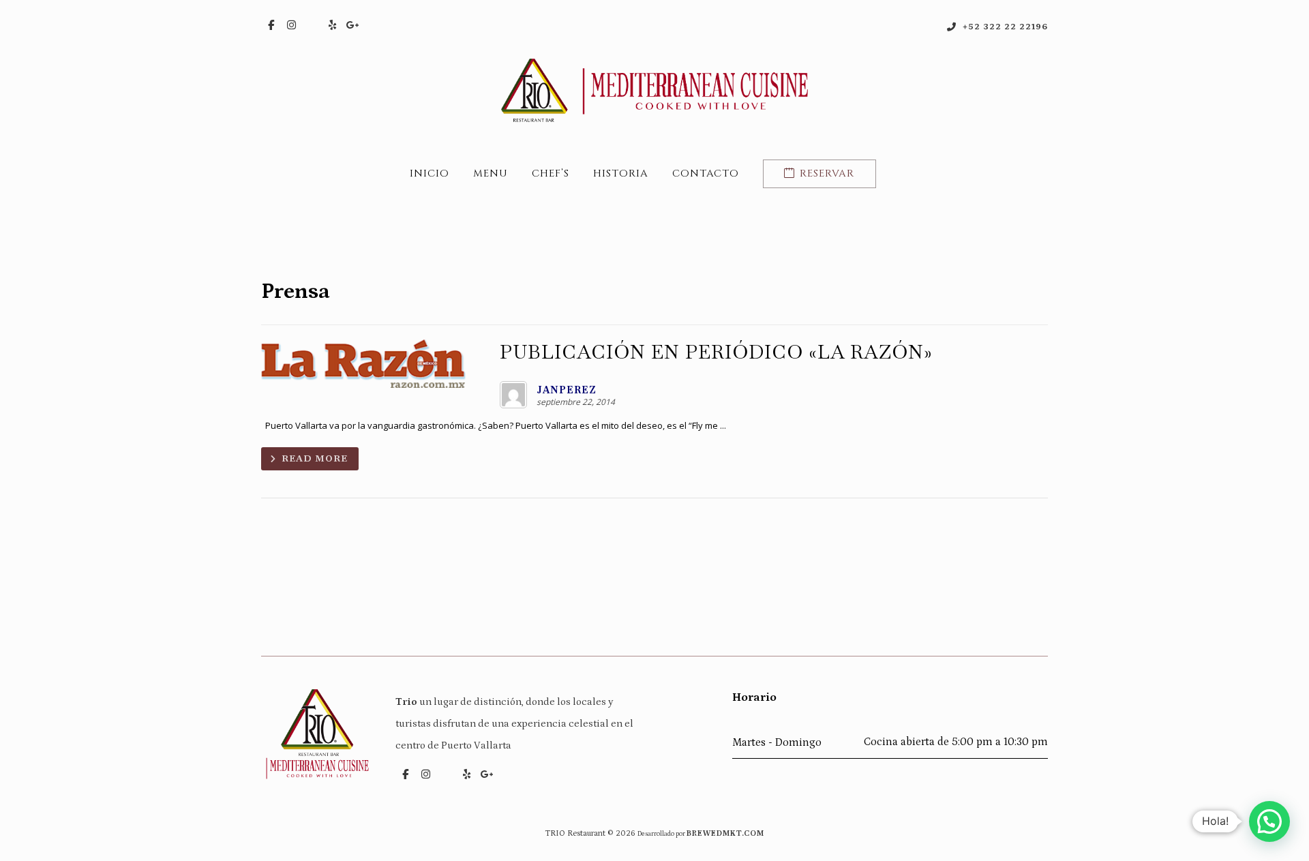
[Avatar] (513, 394)
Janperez (567, 390)
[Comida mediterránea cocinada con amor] (654, 90)
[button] (271, 25)
